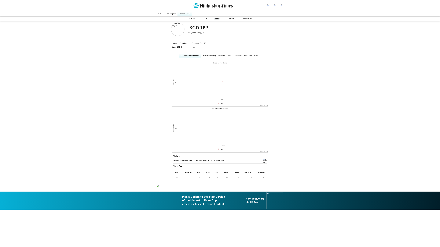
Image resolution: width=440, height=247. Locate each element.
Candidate (230, 18)
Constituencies (247, 18)
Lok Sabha (191, 18)
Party (217, 18)
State (205, 18)
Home (160, 14)
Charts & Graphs (185, 14)
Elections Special (170, 14)
